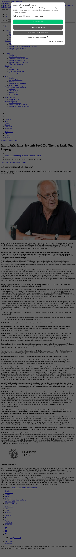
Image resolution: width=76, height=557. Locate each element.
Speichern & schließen (38, 27)
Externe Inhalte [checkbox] (39, 16)
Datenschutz (59, 41)
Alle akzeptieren (38, 22)
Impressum (52, 41)
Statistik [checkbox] (28, 16)
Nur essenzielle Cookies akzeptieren (38, 33)
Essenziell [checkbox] (19, 16)
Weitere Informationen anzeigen (37, 37)
